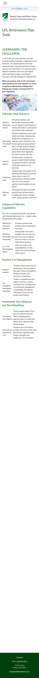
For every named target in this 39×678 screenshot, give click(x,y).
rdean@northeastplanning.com (19, 671)
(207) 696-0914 (22, 661)
